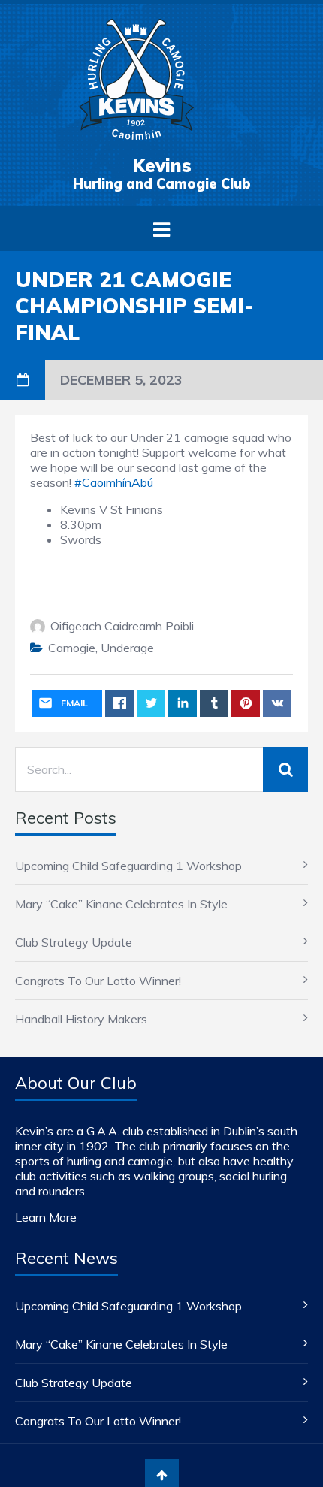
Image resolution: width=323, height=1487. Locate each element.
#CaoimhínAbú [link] (113, 482)
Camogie (71, 647)
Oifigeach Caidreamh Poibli (122, 625)
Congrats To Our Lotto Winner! (98, 980)
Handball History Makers (81, 1018)
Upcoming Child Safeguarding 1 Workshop (128, 865)
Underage (127, 647)
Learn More (46, 1217)
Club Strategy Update (73, 942)
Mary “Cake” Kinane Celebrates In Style (121, 903)
